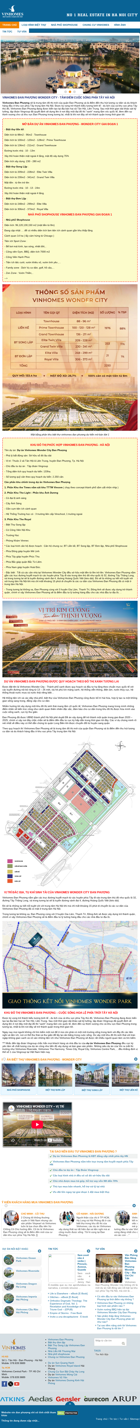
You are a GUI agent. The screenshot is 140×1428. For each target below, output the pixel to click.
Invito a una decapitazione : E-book (69, 1316)
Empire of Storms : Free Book (66, 1313)
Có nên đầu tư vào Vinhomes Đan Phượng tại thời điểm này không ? (115, 1298)
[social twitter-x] (11, 1382)
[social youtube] (17, 1382)
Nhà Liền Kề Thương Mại (61, 1351)
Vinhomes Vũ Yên (57, 1377)
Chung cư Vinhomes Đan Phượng (66, 1357)
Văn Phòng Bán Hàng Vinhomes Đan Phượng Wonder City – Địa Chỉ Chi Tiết (131, 1267)
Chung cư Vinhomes (96, 25)
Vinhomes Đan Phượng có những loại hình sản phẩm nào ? (115, 1304)
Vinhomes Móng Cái (66, 1374)
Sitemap (134, 1419)
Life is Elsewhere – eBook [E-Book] (69, 1293)
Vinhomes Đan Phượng (60, 1339)
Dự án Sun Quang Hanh (61, 1362)
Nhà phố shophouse (59, 1354)
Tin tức (7, 31)
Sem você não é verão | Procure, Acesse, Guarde (83, 1262)
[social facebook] (5, 1382)
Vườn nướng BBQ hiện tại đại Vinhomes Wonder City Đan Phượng (116, 1311)
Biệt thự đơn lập (56, 1342)
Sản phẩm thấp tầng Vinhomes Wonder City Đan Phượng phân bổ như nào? (116, 1319)
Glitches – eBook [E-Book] (64, 1297)
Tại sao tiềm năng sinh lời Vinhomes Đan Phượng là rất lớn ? (116, 1327)
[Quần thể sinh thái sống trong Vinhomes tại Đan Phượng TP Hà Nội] (70, 64)
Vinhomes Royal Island (67, 1365)
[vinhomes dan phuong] (13, 1340)
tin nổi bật (101, 1354)
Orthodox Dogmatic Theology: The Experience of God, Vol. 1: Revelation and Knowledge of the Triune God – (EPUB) (68, 1305)
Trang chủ (9, 25)
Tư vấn (21, 31)
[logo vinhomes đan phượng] (13, 6)
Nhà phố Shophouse (64, 25)
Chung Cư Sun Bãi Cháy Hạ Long (66, 1371)
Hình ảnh (120, 25)
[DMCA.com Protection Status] (67, 1412)
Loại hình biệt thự (34, 25)
